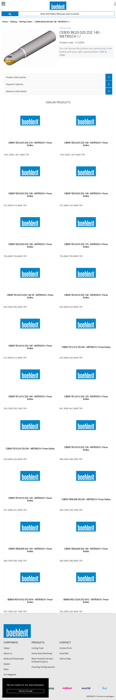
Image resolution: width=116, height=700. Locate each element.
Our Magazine (10, 674)
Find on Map (65, 658)
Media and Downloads (14, 658)
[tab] (58, 77)
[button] (58, 77)
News (6, 669)
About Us (8, 653)
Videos (7, 648)
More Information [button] (36, 685)
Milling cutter (65, 28)
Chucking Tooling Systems (43, 667)
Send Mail (64, 653)
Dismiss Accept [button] (25, 691)
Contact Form (66, 648)
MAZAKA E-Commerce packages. (100, 696)
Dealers (7, 664)
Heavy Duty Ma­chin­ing (42, 653)
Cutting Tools (38, 648)
